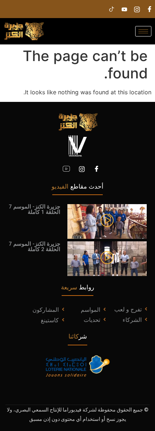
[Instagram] (137, 9)
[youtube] (66, 168)
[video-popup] (107, 221)
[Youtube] (124, 9)
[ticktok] (111, 9)
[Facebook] (96, 168)
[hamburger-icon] (143, 31)
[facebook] (149, 9)
